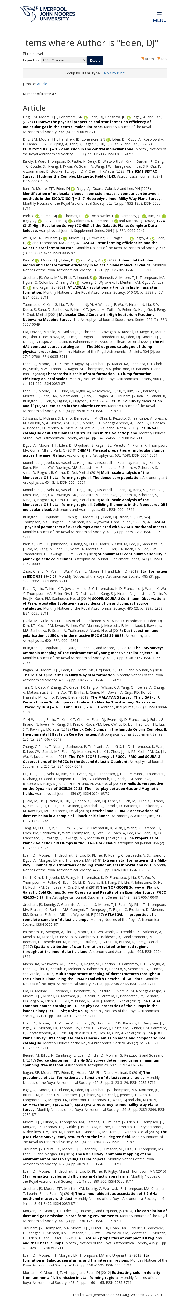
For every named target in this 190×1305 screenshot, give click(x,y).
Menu (159, 20)
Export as (31, 60)
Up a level (34, 53)
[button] (95, 60)
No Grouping (114, 73)
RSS (163, 58)
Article (42, 83)
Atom (149, 58)
